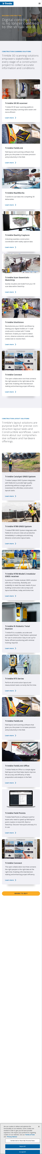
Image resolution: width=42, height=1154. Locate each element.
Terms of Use (30, 1135)
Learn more (9, 118)
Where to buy (21, 893)
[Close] (39, 1126)
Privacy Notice (12, 1137)
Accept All (22, 1152)
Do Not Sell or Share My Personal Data (23, 1141)
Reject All (22, 1146)
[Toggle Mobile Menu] (40, 3)
